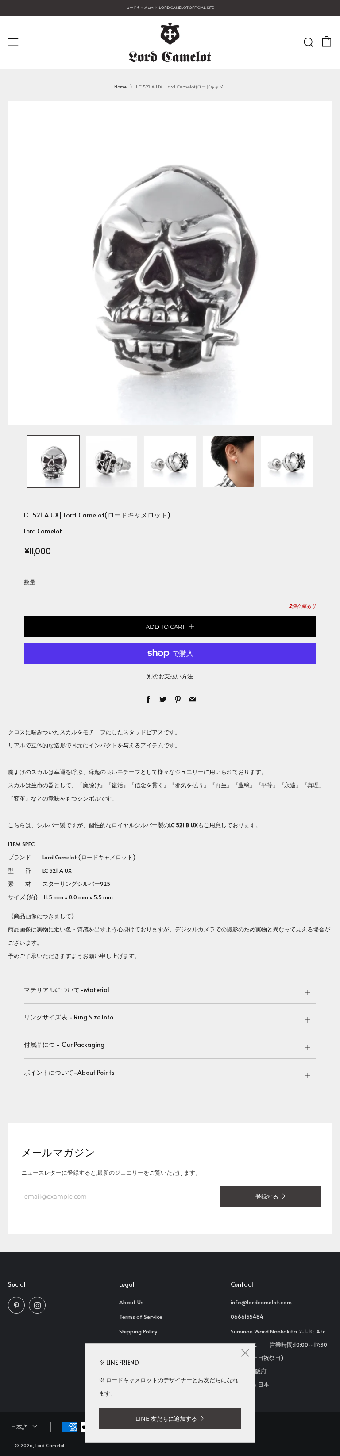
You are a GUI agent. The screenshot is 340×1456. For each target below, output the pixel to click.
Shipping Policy (138, 1331)
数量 (29, 582)
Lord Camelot (43, 531)
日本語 (19, 1427)
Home (120, 87)
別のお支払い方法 (170, 676)
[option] (170, 263)
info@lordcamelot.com (261, 1302)
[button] (53, 461)
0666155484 (247, 1317)
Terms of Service (140, 1317)
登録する (266, 1196)
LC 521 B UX (183, 825)
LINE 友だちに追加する (166, 1418)
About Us (131, 1302)
